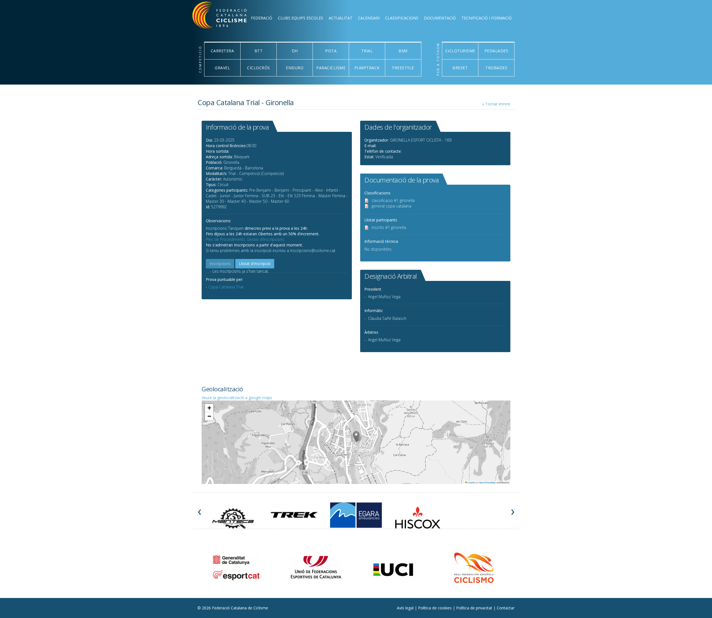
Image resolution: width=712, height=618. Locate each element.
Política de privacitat (474, 607)
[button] (356, 436)
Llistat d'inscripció (255, 263)
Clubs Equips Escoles (300, 18)
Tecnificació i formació (486, 18)
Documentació (440, 18)
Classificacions (401, 18)
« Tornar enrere (496, 104)
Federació (261, 18)
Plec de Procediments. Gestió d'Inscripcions (245, 239)
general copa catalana (391, 206)
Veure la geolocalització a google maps (237, 397)
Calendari (369, 18)
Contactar (506, 607)
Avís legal (406, 607)
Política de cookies (435, 607)
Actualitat (340, 18)
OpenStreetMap (487, 482)
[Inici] (227, 16)
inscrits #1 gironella (389, 227)
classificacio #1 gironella (393, 200)
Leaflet (471, 482)
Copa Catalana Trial (225, 287)
